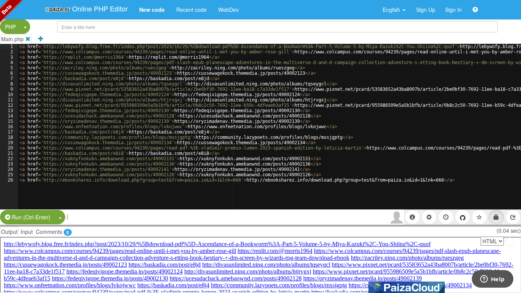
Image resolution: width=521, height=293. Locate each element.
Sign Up (425, 9)
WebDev (228, 9)
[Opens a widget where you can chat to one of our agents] (492, 279)
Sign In (453, 9)
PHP (10, 27)
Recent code (191, 9)
